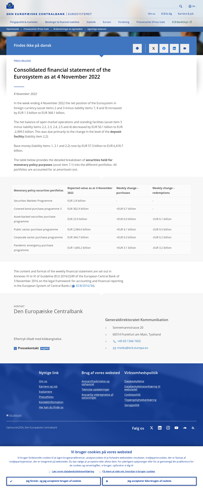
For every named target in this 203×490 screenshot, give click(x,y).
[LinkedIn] (159, 427)
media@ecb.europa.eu (132, 348)
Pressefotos (46, 397)
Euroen (107, 22)
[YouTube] (176, 427)
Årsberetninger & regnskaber (68, 29)
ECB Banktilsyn (180, 22)
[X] (151, 427)
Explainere (45, 392)
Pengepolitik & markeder (24, 22)
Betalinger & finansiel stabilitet (62, 22)
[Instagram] (168, 427)
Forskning (123, 22)
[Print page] (137, 48)
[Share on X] (153, 48)
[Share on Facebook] (163, 48)
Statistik (91, 22)
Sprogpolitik (131, 405)
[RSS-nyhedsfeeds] (193, 427)
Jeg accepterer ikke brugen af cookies (149, 481)
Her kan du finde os (51, 407)
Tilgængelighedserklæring (140, 400)
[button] (186, 6)
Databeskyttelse (134, 381)
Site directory (15, 415)
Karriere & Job (186, 14)
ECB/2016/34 (84, 286)
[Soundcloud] (184, 427)
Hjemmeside (12, 29)
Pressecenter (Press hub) (151, 22)
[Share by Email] (184, 48)
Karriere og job (48, 386)
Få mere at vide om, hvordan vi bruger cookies (128, 472)
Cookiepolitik (132, 395)
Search (180, 6)
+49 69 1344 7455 (129, 341)
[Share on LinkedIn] (174, 48)
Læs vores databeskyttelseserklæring (73, 472)
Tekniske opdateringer (95, 389)
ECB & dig (166, 14)
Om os (151, 14)
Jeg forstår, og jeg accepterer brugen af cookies (53, 481)
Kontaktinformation (51, 402)
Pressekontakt (28, 348)
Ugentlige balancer (96, 29)
